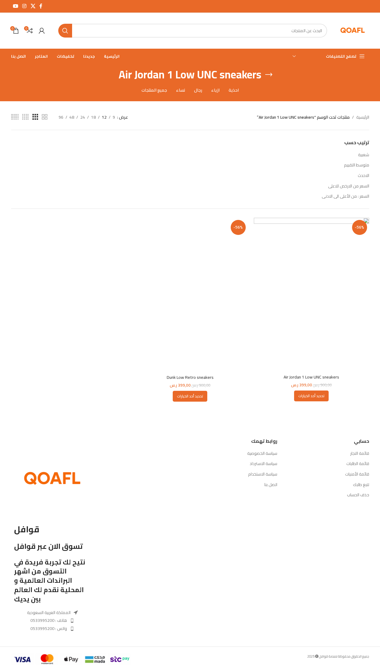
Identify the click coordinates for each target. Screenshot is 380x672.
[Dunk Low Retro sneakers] (190, 295)
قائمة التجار (359, 454)
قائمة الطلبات (357, 464)
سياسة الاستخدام (262, 474)
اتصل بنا (270, 485)
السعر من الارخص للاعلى (348, 186)
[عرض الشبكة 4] (25, 117)
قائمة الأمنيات (357, 474)
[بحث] (65, 31)
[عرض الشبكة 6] (15, 117)
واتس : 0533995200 (48, 628)
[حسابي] (42, 31)
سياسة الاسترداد (263, 464)
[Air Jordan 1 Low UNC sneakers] (311, 295)
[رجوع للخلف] (268, 75)
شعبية (363, 155)
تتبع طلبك (361, 485)
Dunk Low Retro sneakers (190, 377)
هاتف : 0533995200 (48, 620)
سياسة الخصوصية (262, 454)
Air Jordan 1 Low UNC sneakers (311, 377)
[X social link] (33, 6)
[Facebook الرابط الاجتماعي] (40, 6)
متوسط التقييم (356, 165)
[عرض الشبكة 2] (44, 117)
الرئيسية (362, 117)
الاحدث (363, 175)
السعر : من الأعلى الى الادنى (345, 196)
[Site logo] (352, 30)
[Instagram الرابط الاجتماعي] (24, 6)
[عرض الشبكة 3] (35, 117)
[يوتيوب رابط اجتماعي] (15, 6)
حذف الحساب (358, 495)
